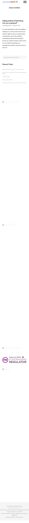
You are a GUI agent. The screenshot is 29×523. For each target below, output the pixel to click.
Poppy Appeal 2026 (7, 80)
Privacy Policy (11, 508)
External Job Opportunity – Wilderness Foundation (14, 82)
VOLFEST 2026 (6, 77)
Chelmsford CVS (16, 25)
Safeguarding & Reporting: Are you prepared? (12, 22)
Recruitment (18, 508)
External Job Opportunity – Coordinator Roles (13, 69)
